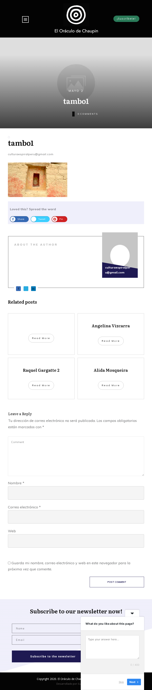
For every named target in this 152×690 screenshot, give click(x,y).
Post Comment (116, 582)
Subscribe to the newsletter (53, 656)
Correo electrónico (24, 507)
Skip (121, 681)
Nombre (16, 483)
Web (12, 531)
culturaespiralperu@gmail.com (30, 154)
